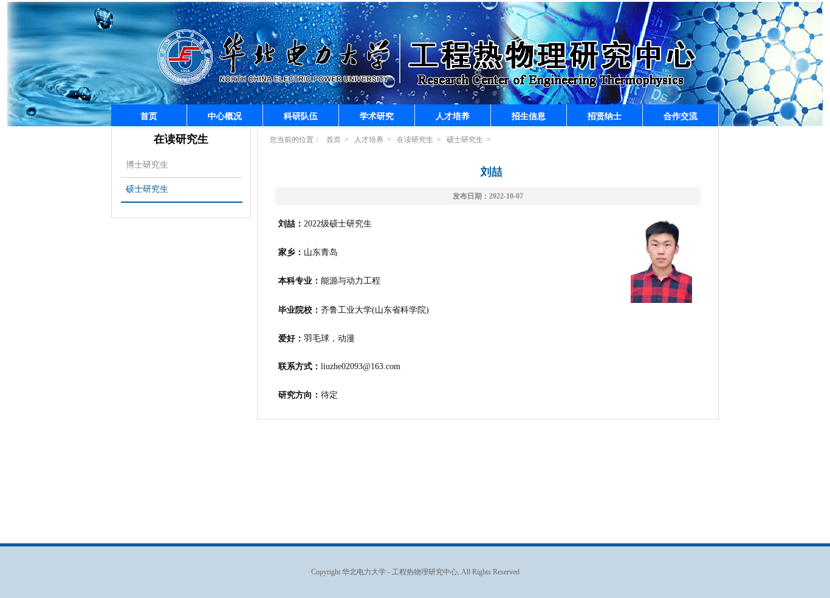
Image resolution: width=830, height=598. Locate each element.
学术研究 (377, 116)
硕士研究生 (147, 189)
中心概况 (225, 116)
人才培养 (453, 116)
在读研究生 (415, 139)
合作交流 (681, 116)
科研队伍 (301, 116)
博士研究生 (147, 164)
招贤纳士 (605, 116)
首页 (148, 116)
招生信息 (529, 116)
